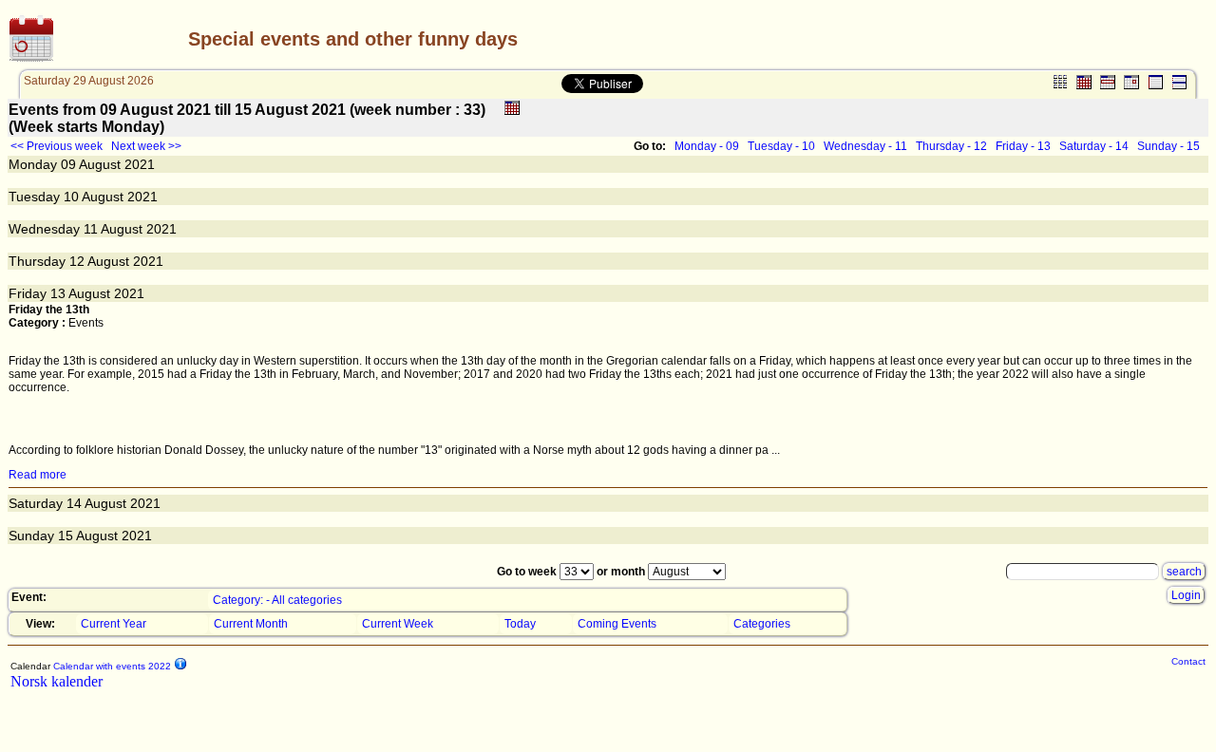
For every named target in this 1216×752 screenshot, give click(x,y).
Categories (761, 623)
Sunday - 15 (1168, 146)
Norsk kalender (56, 681)
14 (74, 503)
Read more (37, 474)
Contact (1188, 661)
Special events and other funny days (353, 38)
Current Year (113, 623)
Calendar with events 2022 (110, 666)
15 (65, 535)
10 (71, 196)
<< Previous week (56, 146)
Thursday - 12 (951, 146)
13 (58, 293)
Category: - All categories (277, 600)
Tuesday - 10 (781, 146)
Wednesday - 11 (865, 146)
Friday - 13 (1023, 146)
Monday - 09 (706, 146)
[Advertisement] (983, 38)
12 (77, 261)
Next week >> (146, 146)
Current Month (251, 623)
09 (68, 164)
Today (520, 623)
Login (1186, 595)
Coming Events (617, 623)
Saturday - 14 (1094, 146)
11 (91, 228)
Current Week (397, 623)
